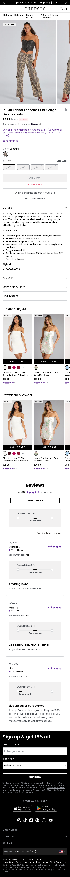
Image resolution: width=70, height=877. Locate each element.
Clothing (7, 15)
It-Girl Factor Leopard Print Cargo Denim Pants (30, 112)
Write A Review (35, 500)
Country (8, 759)
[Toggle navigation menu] (4, 8)
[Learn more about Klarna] (40, 124)
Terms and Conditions (56, 787)
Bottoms (18, 15)
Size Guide (62, 161)
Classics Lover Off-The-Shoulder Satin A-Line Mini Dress (15, 373)
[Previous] (4, 2)
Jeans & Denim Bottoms (51, 16)
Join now (35, 777)
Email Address (12, 745)
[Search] (61, 8)
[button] (5, 367)
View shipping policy (35, 198)
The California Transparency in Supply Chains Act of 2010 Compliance (35, 862)
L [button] (51, 167)
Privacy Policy (12, 790)
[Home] (35, 8)
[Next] (65, 2)
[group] (28, 62)
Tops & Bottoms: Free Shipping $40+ (35, 2)
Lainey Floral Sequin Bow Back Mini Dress (46, 373)
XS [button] (9, 167)
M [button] (37, 167)
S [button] (23, 167)
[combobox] (50, 533)
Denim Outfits (29, 16)
